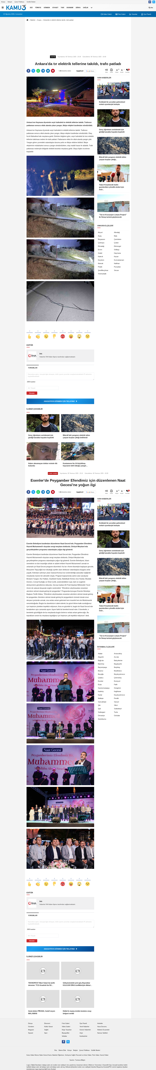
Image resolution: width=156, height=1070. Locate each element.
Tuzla (116, 712)
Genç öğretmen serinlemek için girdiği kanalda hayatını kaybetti (41, 436)
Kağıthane (117, 691)
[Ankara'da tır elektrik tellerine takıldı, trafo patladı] (60, 96)
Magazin (31, 1029)
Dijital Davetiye (36, 1065)
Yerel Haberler (84, 1026)
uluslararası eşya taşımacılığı (37, 1069)
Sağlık (85, 7)
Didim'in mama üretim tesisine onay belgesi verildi (77, 1012)
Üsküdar (117, 715)
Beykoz (100, 671)
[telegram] (43, 71)
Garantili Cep (107, 1065)
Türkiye (38, 7)
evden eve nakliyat (59, 1065)
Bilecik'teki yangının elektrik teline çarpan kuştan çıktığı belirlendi (76, 436)
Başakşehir (118, 664)
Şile (99, 705)
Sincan (116, 270)
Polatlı (100, 267)
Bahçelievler (118, 660)
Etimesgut (117, 246)
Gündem (47, 7)
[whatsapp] (38, 71)
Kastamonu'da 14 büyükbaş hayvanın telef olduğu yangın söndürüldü (74, 465)
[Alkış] (38, 332)
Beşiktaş (117, 667)
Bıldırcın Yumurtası (95, 1065)
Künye (3, 2)
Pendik (116, 698)
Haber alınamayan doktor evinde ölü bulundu (42, 465)
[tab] (33, 368)
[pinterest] (53, 71)
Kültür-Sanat (48, 1026)
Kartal (100, 695)
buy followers (67, 1067)
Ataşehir (101, 657)
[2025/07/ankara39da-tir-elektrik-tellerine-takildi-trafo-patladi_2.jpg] (60, 259)
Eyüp (100, 684)
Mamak (100, 263)
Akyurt (100, 232)
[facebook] (28, 71)
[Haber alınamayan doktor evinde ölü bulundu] (43, 451)
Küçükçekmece (119, 695)
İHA (40, 354)
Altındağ (117, 232)
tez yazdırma (71, 1065)
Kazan (116, 256)
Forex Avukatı (51, 1069)
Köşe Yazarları (67, 1029)
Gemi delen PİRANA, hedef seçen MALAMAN (41, 1012)
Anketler (100, 1023)
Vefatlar (64, 1036)
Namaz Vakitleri (102, 1033)
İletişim (10, 2)
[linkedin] (48, 71)
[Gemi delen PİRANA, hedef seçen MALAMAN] (43, 999)
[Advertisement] (78, 38)
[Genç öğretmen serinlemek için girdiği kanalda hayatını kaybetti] (43, 423)
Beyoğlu (101, 674)
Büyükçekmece (119, 674)
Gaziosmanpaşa (103, 688)
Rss (55, 1050)
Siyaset (55, 7)
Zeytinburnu (102, 719)
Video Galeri (107, 14)
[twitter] (33, 71)
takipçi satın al (47, 1065)
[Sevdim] (46, 332)
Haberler (32, 20)
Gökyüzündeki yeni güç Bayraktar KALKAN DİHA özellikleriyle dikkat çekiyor (76, 984)
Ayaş (100, 236)
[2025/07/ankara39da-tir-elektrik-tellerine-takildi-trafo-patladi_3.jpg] (60, 301)
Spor (45, 1033)
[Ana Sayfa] (27, 20)
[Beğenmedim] (54, 332)
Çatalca (100, 678)
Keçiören (101, 260)
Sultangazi (101, 712)
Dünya (78, 7)
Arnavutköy (118, 653)
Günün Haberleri (85, 1029)
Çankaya (101, 243)
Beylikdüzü (118, 671)
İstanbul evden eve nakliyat (81, 1067)
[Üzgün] (87, 332)
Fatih (115, 684)
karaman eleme (82, 1065)
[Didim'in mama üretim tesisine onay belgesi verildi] (77, 999)
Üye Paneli (147, 14)
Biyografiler (65, 1033)
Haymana (117, 253)
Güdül (100, 253)
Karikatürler (83, 1036)
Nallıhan (117, 263)
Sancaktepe (102, 702)
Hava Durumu (102, 1026)
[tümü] (91, 7)
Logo (28, 1065)
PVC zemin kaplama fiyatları (118, 1067)
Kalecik (100, 256)
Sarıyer (116, 702)
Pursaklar (117, 267)
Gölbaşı (116, 249)
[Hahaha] (71, 332)
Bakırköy (101, 664)
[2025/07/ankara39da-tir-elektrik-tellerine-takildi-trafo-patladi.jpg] (60, 176)
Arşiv (81, 1033)
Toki (62, 7)
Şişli (99, 709)
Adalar (100, 653)
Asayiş (39, 20)
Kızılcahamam (119, 260)
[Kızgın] (63, 332)
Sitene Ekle (62, 1050)
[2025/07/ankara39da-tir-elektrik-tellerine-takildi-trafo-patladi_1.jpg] (60, 217)
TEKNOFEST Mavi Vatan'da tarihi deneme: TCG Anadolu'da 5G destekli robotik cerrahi (41, 984)
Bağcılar (101, 660)
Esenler (100, 681)
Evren (100, 249)
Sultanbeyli (118, 709)
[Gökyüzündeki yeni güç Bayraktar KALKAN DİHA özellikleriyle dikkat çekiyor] (77, 971)
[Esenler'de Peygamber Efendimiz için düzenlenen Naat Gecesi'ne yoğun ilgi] (60, 518)
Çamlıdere (117, 239)
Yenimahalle (102, 274)
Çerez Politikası (19, 2)
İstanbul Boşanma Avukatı (99, 1067)
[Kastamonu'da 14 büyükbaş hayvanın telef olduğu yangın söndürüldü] (77, 451)
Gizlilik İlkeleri (31, 2)
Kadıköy (101, 691)
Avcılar (116, 657)
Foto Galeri (121, 14)
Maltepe (100, 698)
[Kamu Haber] (16, 7)
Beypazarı (101, 239)
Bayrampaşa (102, 667)
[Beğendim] (30, 332)
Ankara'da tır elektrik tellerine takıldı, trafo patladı (58, 20)
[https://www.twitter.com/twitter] (153, 2)
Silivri (116, 705)
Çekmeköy (118, 678)
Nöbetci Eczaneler (103, 1029)
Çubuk (116, 243)
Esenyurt (117, 681)
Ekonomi (70, 7)
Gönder (32, 393)
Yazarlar (134, 14)
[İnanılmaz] (79, 332)
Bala (115, 236)
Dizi (31, 7)
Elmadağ (101, 246)
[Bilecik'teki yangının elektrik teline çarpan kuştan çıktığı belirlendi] (77, 423)
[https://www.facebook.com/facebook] (149, 2)
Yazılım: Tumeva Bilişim (77, 1060)
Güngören (117, 688)
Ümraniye (101, 715)
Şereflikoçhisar (103, 270)
